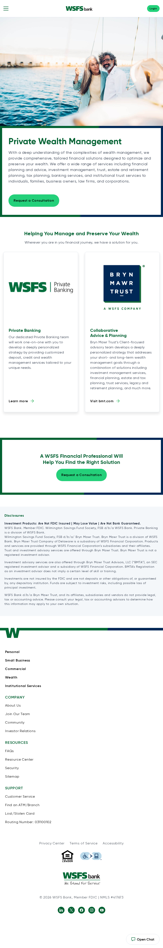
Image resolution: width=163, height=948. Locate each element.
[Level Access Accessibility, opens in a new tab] (90, 856)
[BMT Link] (122, 287)
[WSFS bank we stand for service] (81, 878)
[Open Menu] (6, 8)
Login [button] (153, 8)
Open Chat (142, 941)
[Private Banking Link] (41, 287)
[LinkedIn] (61, 910)
